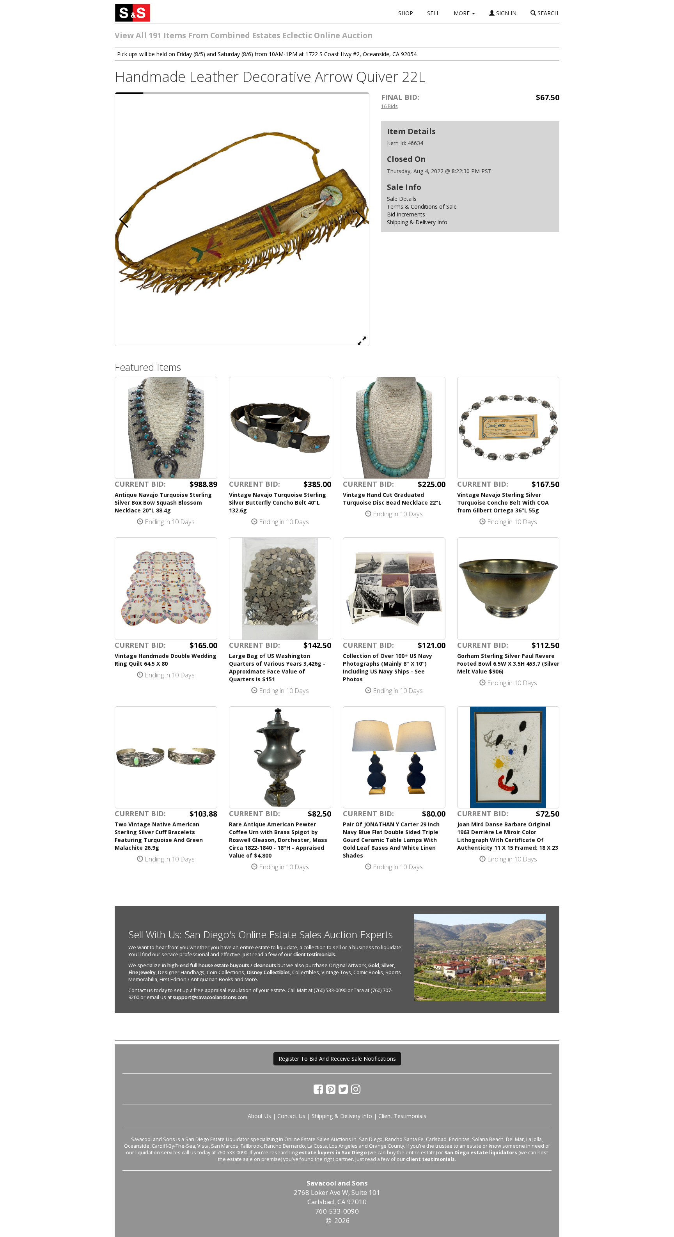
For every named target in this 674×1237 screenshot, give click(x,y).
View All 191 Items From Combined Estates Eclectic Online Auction (243, 35)
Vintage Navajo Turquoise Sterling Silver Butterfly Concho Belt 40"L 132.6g (277, 502)
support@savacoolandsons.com (210, 997)
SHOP (405, 13)
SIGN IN (505, 13)
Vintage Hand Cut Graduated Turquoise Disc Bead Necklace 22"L (392, 498)
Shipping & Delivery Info (417, 222)
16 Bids (389, 106)
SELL (433, 13)
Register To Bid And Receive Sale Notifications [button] (337, 1058)
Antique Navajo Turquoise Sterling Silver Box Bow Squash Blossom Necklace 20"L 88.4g (163, 502)
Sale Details (402, 198)
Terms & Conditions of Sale (422, 206)
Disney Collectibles (268, 972)
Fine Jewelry (142, 972)
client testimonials (314, 954)
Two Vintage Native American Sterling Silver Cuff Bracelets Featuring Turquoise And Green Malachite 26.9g (159, 836)
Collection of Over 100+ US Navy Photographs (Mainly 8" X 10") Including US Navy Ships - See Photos (387, 667)
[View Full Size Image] (362, 340)
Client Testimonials (402, 1116)
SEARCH (547, 13)
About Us (259, 1116)
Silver (387, 965)
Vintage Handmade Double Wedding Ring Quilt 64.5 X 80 (165, 659)
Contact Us (291, 1116)
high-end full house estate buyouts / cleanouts (221, 965)
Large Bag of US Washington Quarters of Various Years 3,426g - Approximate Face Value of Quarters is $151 (277, 667)
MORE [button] (462, 13)
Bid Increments (406, 214)
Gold (373, 965)
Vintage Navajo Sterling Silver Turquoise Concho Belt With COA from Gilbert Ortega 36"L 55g (503, 502)
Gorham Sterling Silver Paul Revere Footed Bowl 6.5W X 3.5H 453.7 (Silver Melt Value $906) (508, 663)
